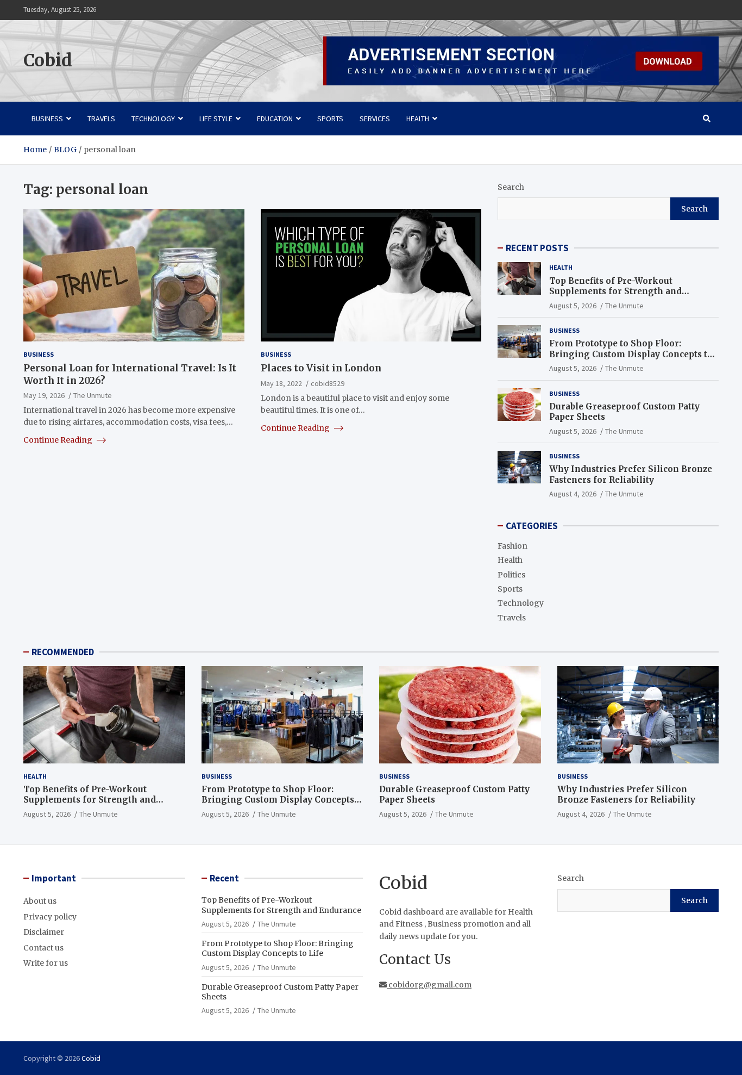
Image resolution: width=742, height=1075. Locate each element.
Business (47, 118)
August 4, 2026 (572, 494)
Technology (153, 118)
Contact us (43, 948)
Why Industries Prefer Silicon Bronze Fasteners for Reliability (630, 474)
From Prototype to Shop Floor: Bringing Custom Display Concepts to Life (631, 354)
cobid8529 (327, 383)
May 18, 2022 (281, 383)
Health (417, 118)
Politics (511, 575)
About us (39, 901)
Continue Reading (58, 439)
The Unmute (92, 395)
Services (375, 118)
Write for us (45, 963)
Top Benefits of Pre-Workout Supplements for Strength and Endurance (615, 291)
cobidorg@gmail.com (429, 985)
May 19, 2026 (44, 395)
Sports (330, 118)
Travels (101, 118)
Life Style (215, 118)
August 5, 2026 (572, 305)
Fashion (512, 546)
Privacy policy (50, 917)
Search (511, 187)
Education (275, 118)
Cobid (47, 60)
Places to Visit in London (321, 368)
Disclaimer (43, 932)
